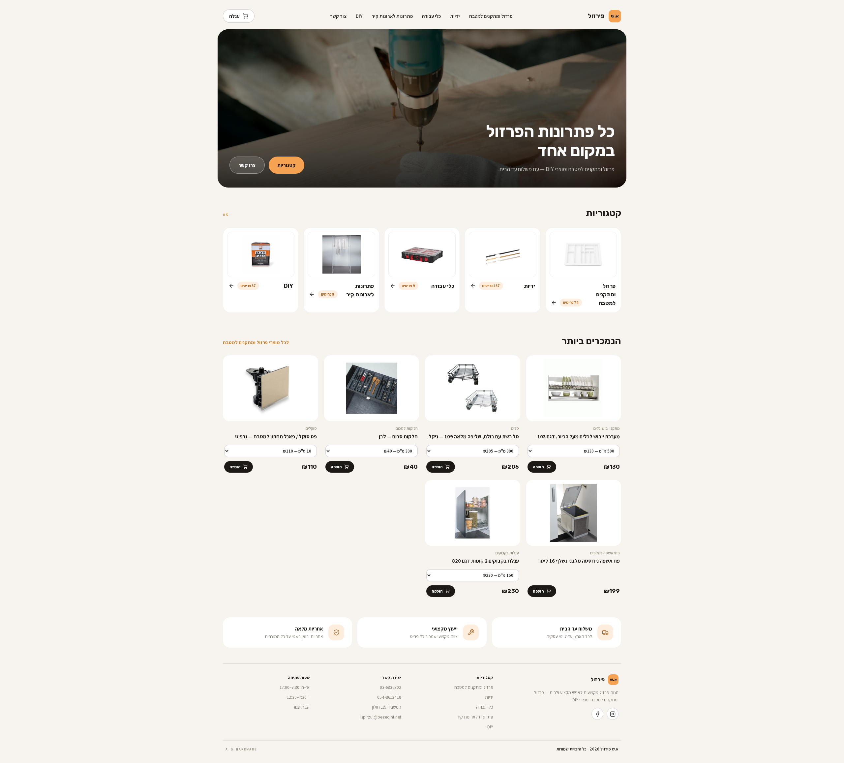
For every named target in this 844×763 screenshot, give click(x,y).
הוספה (538, 467)
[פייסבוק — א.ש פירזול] (597, 714)
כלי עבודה (431, 16)
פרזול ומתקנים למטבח (490, 16)
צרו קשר (247, 165)
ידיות (455, 16)
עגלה (234, 16)
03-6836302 (390, 687)
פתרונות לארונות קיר (392, 16)
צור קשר (338, 16)
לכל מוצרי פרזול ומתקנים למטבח (256, 342)
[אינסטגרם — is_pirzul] (612, 714)
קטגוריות (286, 165)
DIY (359, 16)
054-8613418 (389, 697)
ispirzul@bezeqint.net (380, 717)
